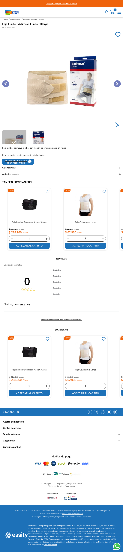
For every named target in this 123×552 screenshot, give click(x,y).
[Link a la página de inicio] (5, 19)
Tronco (42, 19)
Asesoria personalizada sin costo (61, 3)
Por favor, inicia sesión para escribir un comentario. (61, 319)
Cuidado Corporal (15, 19)
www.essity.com (50, 544)
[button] (61, 168)
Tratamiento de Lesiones (30, 19)
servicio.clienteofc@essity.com (72, 514)
